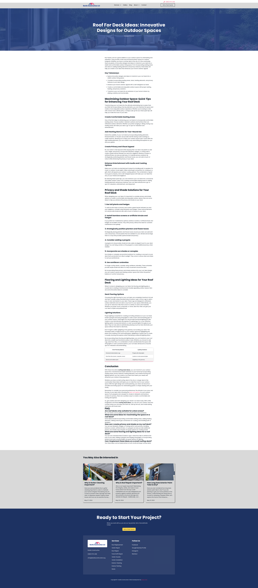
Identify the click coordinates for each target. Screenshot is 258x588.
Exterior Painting (116, 566)
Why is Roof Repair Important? (129, 483)
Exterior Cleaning (117, 563)
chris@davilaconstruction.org (96, 558)
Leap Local (144, 580)
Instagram (135, 551)
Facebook (135, 545)
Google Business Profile (139, 548)
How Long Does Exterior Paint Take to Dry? (159, 484)
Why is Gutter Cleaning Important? (94, 484)
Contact (143, 5)
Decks (113, 569)
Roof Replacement (117, 545)
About (136, 5)
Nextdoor (134, 554)
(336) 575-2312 (92, 554)
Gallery (125, 5)
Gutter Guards (116, 557)
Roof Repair (115, 551)
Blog (130, 5)
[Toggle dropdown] (120, 5)
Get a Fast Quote (168, 5)
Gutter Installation (117, 560)
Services (116, 5)
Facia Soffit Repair (117, 554)
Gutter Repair (116, 548)
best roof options (134, 392)
